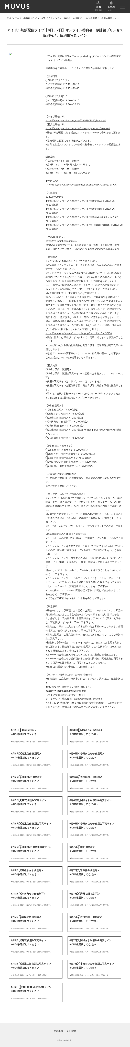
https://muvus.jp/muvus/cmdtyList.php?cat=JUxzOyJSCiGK (83, 184)
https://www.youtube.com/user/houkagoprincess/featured (78, 128)
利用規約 (58, 1030)
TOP (9, 18)
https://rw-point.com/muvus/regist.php (98, 248)
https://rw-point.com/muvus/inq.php (66, 690)
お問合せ (71, 1030)
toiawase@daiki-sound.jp (89, 698)
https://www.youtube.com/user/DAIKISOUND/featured (76, 120)
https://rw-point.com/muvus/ (61, 240)
